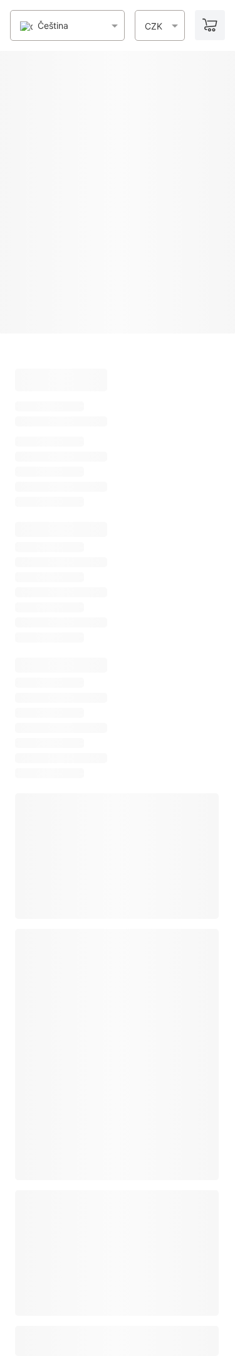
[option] (44, 26)
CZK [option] (153, 26)
